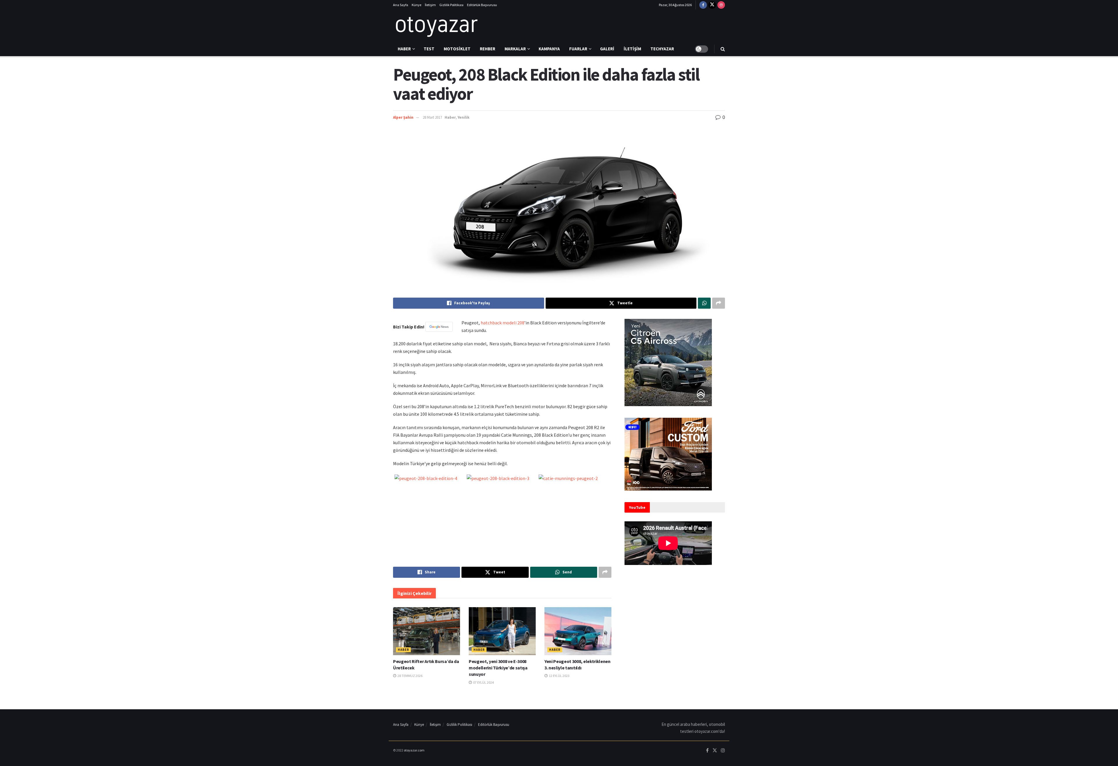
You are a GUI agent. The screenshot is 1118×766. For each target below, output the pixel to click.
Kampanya (549, 48)
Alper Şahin (403, 117)
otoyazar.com (414, 750)
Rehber (487, 48)
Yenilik (463, 117)
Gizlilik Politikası (451, 5)
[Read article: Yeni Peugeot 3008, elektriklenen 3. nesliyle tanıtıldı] (577, 631)
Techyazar (662, 48)
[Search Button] (723, 49)
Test (429, 48)
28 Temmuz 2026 (409, 675)
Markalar (515, 48)
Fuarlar (578, 48)
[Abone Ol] (439, 327)
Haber (404, 48)
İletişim (430, 5)
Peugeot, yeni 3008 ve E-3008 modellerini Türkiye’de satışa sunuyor (498, 667)
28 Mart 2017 (432, 117)
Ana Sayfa (400, 5)
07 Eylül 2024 (483, 682)
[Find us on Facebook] (703, 5)
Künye (416, 5)
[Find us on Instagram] (721, 5)
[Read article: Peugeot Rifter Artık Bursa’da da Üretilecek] (426, 631)
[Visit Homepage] (436, 26)
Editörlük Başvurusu (482, 5)
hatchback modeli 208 (502, 323)
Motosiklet (457, 48)
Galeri (607, 48)
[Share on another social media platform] (718, 303)
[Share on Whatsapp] (704, 303)
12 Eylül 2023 (558, 675)
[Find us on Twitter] (712, 5)
